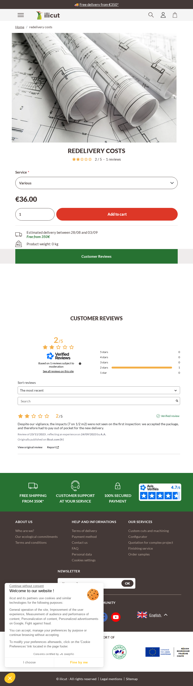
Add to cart (117, 214)
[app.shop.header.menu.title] (17, 14)
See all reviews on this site (58, 371)
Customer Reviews (96, 256)
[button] (10, 678)
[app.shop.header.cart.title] (175, 15)
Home (19, 27)
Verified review (170, 416)
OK (127, 583)
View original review (30, 447)
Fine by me (79, 662)
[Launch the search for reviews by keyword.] (177, 401)
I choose (29, 662)
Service (21, 172)
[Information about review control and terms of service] (80, 363)
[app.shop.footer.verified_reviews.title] (160, 492)
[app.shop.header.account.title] (163, 15)
